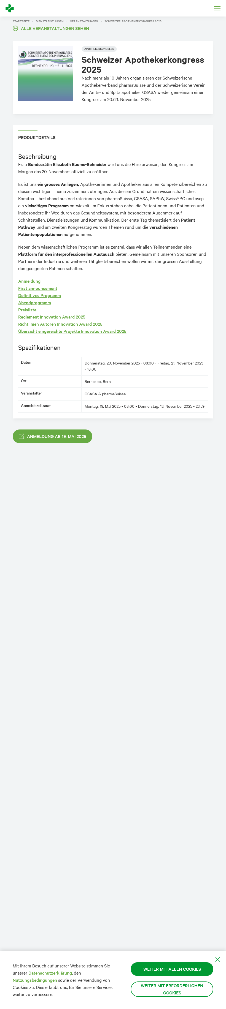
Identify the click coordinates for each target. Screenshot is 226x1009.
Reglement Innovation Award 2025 (51, 317)
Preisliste (27, 309)
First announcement (37, 288)
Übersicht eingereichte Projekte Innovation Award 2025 (72, 331)
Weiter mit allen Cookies (172, 969)
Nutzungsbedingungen (35, 980)
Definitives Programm (39, 295)
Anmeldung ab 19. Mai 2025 (56, 436)
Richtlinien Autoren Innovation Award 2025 (60, 324)
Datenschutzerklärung (50, 973)
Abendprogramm (34, 302)
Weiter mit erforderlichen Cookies (172, 989)
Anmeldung (29, 281)
